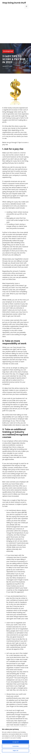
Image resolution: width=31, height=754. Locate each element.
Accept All (16, 742)
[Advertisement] (15, 26)
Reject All (15, 750)
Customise (15, 746)
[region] (15, 740)
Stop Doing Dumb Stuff (14, 2)
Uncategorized (8, 51)
